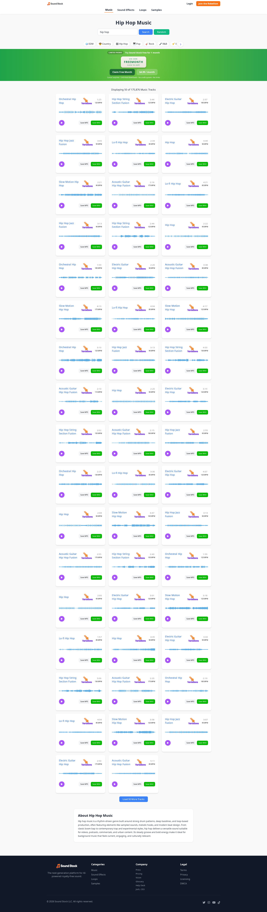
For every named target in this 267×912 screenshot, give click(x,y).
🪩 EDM (89, 43)
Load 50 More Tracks (133, 799)
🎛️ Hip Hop (122, 43)
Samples (156, 10)
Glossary (140, 881)
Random (161, 32)
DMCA (183, 883)
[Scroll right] (180, 44)
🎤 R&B (163, 43)
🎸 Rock (150, 43)
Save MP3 (84, 123)
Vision (138, 877)
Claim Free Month (122, 72)
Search (145, 32)
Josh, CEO (140, 889)
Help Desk (140, 885)
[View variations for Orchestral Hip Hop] (86, 101)
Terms (183, 870)
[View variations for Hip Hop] (193, 142)
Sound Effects (125, 10)
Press (138, 869)
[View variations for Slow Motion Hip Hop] (87, 183)
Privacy (184, 874)
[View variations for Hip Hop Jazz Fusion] (87, 142)
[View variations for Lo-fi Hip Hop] (140, 142)
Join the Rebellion (208, 3)
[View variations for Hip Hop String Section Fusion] (139, 101)
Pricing (139, 873)
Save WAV (96, 123)
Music (109, 9)
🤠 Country (105, 43)
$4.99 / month (147, 72)
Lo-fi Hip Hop (120, 142)
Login (190, 3)
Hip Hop (170, 142)
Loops (142, 10)
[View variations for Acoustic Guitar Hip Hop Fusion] (139, 183)
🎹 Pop (136, 43)
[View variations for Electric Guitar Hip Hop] (192, 101)
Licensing (185, 879)
